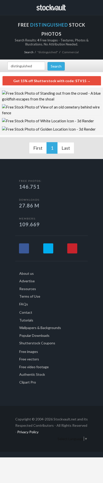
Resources (27, 289)
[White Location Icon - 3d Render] (48, 121)
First (37, 148)
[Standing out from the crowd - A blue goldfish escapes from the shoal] (51, 96)
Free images (28, 351)
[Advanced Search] (90, 7)
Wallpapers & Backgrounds (40, 328)
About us (26, 273)
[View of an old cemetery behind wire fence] (51, 110)
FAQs (23, 304)
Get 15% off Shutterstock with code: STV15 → (51, 81)
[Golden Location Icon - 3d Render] (49, 129)
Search (29, 52)
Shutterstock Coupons (37, 343)
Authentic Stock (32, 374)
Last (66, 148)
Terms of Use (29, 296)
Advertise (27, 281)
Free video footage (34, 367)
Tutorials (26, 320)
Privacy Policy (27, 432)
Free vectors (29, 359)
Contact (25, 312)
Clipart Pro (27, 382)
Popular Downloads (34, 335)
